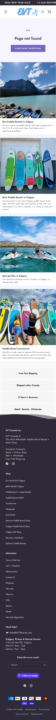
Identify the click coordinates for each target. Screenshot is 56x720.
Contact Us (10, 577)
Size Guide (10, 514)
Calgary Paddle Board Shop (18, 526)
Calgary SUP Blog (13, 532)
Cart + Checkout (13, 565)
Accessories (11, 503)
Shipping (9, 582)
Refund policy (11, 571)
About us (9, 594)
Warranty (9, 588)
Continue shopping (28, 48)
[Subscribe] (44, 665)
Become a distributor (15, 537)
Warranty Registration (15, 617)
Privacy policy (44, 709)
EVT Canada (17, 709)
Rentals (9, 611)
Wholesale (10, 509)
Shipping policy (37, 714)
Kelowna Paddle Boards (16, 543)
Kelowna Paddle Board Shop (18, 520)
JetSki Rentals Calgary (15, 486)
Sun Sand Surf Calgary (15, 480)
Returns (9, 605)
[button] (6, 12)
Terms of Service (13, 560)
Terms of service (22, 714)
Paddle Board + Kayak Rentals (18, 492)
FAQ (7, 600)
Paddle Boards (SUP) (15, 497)
